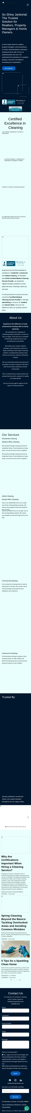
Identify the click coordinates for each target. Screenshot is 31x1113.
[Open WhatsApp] (26, 1108)
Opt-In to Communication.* (10, 1052)
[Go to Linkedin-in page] (21, 1080)
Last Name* (5, 1015)
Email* (4, 1031)
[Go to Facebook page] (10, 1080)
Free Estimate (9, 68)
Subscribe (15, 1097)
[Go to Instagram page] (15, 1080)
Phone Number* (7, 1023)
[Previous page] (11, 980)
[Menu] (28, 5)
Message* (5, 1039)
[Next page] (20, 980)
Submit (15, 1073)
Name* (4, 1007)
